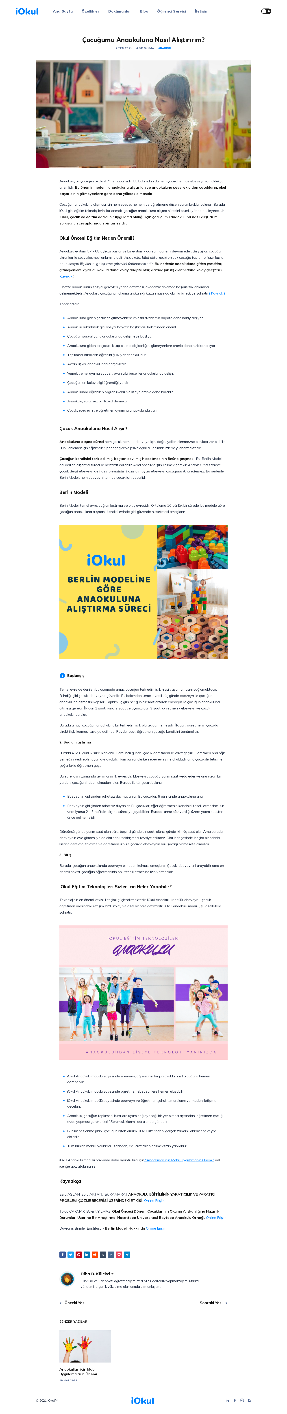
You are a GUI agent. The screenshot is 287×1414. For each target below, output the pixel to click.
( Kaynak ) (217, 293)
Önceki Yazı (74, 1302)
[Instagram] (242, 1400)
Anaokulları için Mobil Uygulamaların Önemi (78, 1371)
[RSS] (249, 1400)
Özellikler (90, 11)
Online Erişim (154, 1200)
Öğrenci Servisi (171, 11)
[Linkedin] (228, 1400)
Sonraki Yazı (212, 1302)
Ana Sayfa (63, 11)
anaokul (165, 48)
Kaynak (66, 276)
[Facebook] (235, 1400)
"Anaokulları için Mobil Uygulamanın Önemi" (179, 1160)
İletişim (202, 11)
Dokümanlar (119, 11)
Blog (144, 11)
